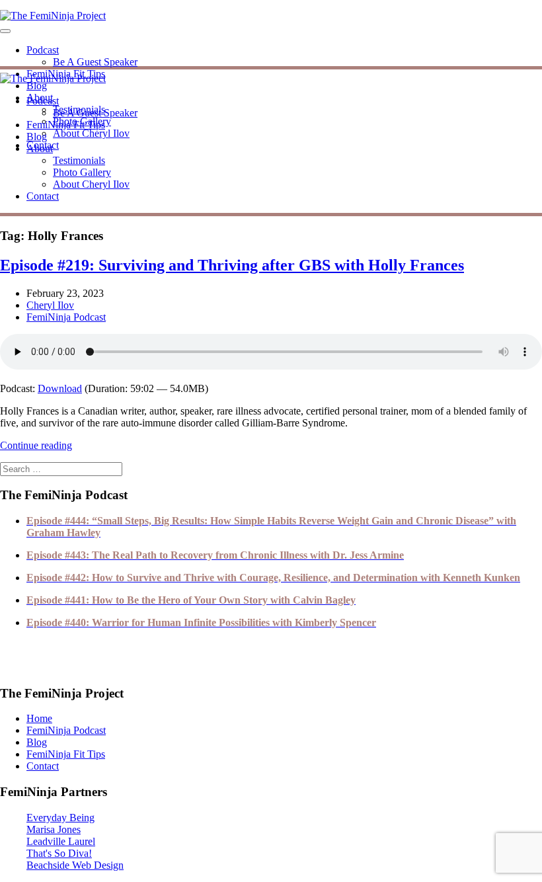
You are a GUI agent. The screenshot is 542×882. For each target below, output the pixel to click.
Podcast (42, 50)
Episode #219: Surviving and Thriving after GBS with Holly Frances (232, 265)
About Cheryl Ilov (91, 133)
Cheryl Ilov (50, 305)
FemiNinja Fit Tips (65, 124)
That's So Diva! (59, 853)
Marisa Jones (53, 829)
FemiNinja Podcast (66, 317)
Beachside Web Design (75, 865)
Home (39, 718)
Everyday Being (60, 817)
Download (60, 388)
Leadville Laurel (60, 841)
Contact (42, 196)
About (39, 148)
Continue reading (36, 445)
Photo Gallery (82, 172)
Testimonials (79, 160)
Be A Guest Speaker (95, 61)
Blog (36, 85)
